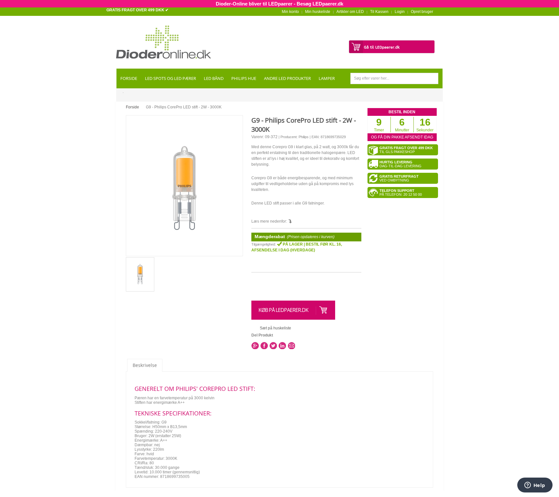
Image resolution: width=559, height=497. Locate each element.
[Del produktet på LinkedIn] (282, 345)
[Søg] (432, 78)
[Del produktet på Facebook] (264, 345)
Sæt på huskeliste (275, 328)
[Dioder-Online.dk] (163, 42)
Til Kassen (379, 11)
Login (400, 11)
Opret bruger (422, 11)
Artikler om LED (350, 11)
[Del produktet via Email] (291, 345)
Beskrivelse (145, 365)
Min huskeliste (317, 11)
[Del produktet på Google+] (255, 345)
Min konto (290, 11)
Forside (132, 107)
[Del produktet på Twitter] (273, 345)
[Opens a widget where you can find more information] (535, 486)
